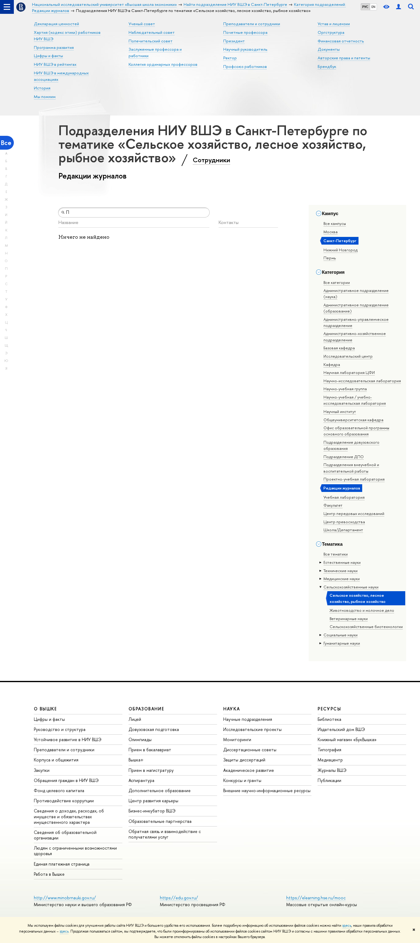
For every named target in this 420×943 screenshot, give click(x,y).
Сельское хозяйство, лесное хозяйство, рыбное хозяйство (358, 598)
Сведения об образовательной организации (65, 835)
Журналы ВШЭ (332, 770)
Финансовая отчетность (341, 41)
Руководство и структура (59, 729)
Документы (329, 49)
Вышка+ (136, 760)
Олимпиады (140, 739)
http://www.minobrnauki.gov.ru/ (65, 898)
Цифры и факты (48, 55)
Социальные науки (340, 635)
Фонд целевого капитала (59, 790)
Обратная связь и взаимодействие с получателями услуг (165, 834)
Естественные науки (342, 562)
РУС (365, 7)
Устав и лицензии (334, 23)
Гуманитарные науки (341, 643)
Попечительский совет (150, 41)
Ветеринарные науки (349, 618)
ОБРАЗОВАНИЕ (146, 709)
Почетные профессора (245, 32)
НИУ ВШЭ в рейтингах (55, 64)
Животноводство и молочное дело (362, 610)
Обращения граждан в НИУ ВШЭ (66, 780)
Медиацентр (330, 760)
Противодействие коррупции (64, 801)
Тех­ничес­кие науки (340, 570)
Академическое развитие (248, 770)
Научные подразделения (247, 719)
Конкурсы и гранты (242, 780)
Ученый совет (142, 23)
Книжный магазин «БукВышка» (347, 739)
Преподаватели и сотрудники (251, 23)
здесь (346, 925)
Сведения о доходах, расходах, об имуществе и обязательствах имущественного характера (69, 816)
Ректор (230, 58)
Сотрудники (211, 159)
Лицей (135, 719)
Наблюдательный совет (152, 32)
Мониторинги (237, 739)
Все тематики (335, 554)
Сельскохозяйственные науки (350, 587)
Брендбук (327, 66)
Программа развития (54, 47)
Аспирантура (141, 780)
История (42, 88)
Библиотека (329, 719)
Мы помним (45, 96)
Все (6, 142)
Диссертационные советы (249, 749)
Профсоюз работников (245, 66)
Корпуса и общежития (56, 760)
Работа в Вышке (49, 874)
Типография (329, 749)
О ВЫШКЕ (45, 709)
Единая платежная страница (61, 864)
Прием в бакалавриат (150, 749)
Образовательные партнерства (160, 821)
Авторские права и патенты (344, 58)
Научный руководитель (245, 49)
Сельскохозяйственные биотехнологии (366, 626)
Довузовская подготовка (154, 729)
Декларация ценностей (56, 23)
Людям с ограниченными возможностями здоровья (75, 850)
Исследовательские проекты (252, 729)
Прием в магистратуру (151, 770)
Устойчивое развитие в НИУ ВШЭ (67, 739)
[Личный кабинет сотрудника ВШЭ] (398, 7)
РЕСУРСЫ (329, 709)
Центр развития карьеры (153, 801)
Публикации (329, 780)
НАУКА (231, 709)
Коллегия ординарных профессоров (163, 64)
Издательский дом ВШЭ (341, 729)
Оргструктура (331, 32)
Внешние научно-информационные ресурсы (267, 790)
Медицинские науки (341, 578)
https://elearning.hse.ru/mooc (316, 898)
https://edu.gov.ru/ (179, 898)
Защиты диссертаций (244, 760)
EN (373, 7)
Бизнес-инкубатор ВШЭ (152, 811)
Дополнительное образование (160, 790)
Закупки (42, 770)
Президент (234, 41)
